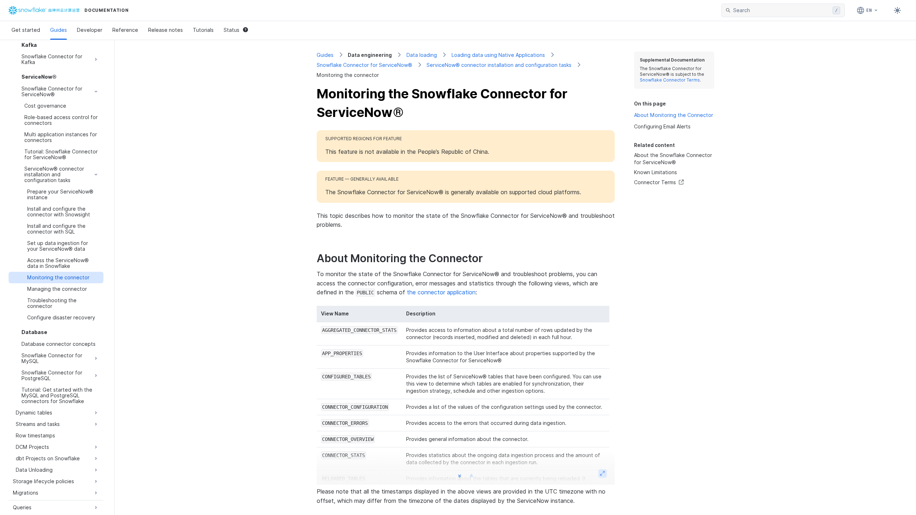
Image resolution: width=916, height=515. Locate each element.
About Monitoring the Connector (673, 115)
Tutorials (203, 30)
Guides (58, 30)
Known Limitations (655, 172)
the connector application (441, 292)
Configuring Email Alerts (662, 126)
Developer (89, 30)
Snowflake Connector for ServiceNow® (364, 65)
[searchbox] (781, 10)
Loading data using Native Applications (498, 55)
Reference (125, 30)
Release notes (165, 30)
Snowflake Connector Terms (670, 80)
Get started (25, 30)
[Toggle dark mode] (897, 10)
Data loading (421, 55)
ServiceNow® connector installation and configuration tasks (499, 65)
